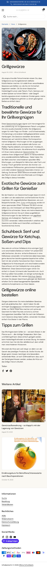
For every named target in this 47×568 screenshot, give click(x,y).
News (13, 24)
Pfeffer (4, 147)
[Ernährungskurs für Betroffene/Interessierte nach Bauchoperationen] (23, 453)
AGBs (4, 516)
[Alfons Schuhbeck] (23, 10)
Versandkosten (7, 504)
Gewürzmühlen (29, 152)
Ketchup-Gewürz (35, 276)
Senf (41, 248)
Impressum (6, 525)
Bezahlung (6, 501)
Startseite (5, 24)
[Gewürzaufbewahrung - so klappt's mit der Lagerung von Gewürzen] (23, 405)
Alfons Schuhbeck (26, 565)
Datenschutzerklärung (10, 522)
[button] (43, 10)
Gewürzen (21, 170)
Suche (4, 498)
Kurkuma (32, 203)
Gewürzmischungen (14, 124)
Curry (23, 203)
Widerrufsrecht (7, 519)
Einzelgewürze (15, 307)
